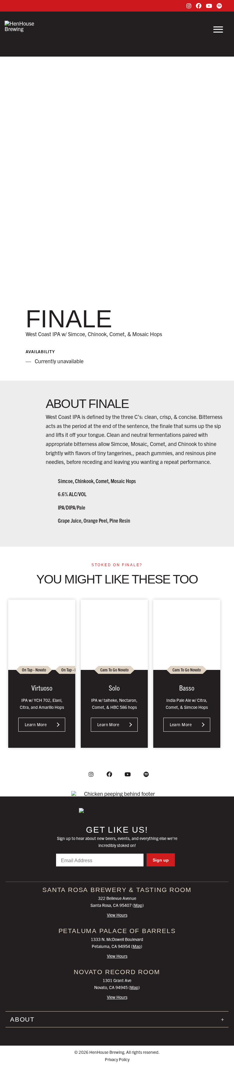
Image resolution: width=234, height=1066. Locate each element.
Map (138, 905)
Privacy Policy (117, 1059)
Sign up (161, 860)
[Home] (117, 810)
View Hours (117, 915)
